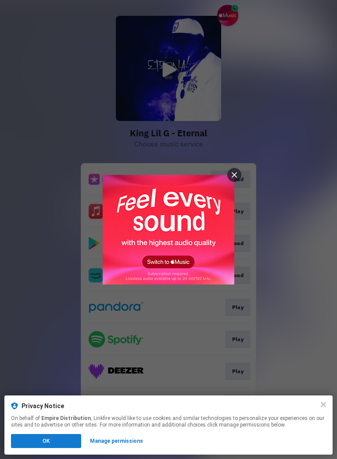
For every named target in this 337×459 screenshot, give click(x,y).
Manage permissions (116, 441)
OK (46, 441)
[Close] (323, 405)
